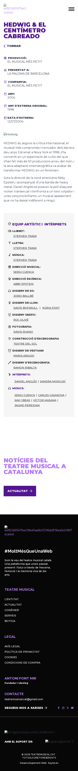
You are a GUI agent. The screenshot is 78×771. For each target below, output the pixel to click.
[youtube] (72, 708)
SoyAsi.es (53, 763)
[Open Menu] (71, 9)
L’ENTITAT (12, 599)
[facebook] (59, 708)
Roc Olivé (20, 319)
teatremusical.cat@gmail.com (24, 699)
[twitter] (68, 708)
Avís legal (12, 646)
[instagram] (63, 708)
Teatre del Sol (25, 343)
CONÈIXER (12, 610)
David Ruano (23, 331)
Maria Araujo (23, 355)
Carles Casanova (51, 395)
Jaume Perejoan (27, 405)
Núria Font (51, 307)
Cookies (11, 657)
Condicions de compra (22, 662)
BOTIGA (10, 621)
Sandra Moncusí (52, 381)
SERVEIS (10, 615)
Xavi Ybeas (22, 400)
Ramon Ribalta (25, 367)
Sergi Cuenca (23, 272)
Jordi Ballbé (23, 296)
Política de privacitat (22, 651)
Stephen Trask (25, 236)
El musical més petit (24, 61)
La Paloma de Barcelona (28, 73)
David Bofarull (25, 307)
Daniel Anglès (26, 381)
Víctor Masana (44, 400)
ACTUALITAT (13, 604)
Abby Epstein (23, 284)
